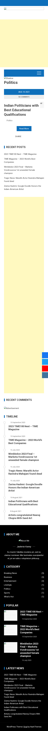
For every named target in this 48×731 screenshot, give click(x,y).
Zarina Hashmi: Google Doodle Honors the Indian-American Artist (25, 487)
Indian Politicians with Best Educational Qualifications (21, 110)
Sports (7, 593)
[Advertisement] (24, 43)
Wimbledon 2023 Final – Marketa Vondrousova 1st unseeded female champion (19, 170)
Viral (25, 727)
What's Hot (9, 596)
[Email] (31, 136)
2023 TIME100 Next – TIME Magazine (20, 154)
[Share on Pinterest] (28, 136)
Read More (24, 128)
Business (8, 577)
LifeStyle (8, 585)
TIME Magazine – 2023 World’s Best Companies (29, 629)
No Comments (24, 97)
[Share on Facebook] (24, 136)
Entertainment (10, 581)
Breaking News (10, 573)
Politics (9, 120)
